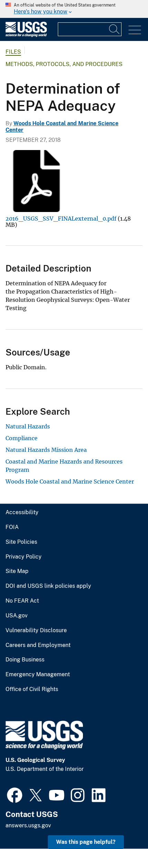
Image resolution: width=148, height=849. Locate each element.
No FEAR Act (22, 601)
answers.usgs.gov (28, 825)
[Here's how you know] (74, 9)
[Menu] (134, 30)
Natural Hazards (28, 426)
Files (13, 52)
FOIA (12, 527)
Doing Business (25, 660)
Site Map (17, 571)
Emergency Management (38, 674)
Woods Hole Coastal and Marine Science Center (70, 481)
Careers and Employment (38, 645)
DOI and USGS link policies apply (48, 586)
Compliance (22, 438)
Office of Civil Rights (32, 689)
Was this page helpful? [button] (86, 842)
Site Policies (21, 542)
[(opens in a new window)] (15, 794)
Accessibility (22, 512)
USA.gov (17, 616)
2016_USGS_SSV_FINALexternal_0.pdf (61, 218)
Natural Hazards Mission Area (46, 449)
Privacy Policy (24, 557)
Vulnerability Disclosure (36, 630)
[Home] (26, 35)
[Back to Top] (123, 824)
